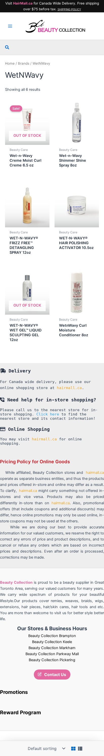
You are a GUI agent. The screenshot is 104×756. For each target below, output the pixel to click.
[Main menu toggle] (10, 26)
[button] (7, 47)
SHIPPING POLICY (69, 9)
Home (10, 63)
